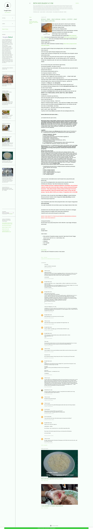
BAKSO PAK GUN (5, 229)
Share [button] (30, 17)
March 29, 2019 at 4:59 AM (48, 442)
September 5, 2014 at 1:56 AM (48, 351)
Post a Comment (44, 445)
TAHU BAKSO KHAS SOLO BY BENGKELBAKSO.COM (7, 223)
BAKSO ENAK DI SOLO (6, 227)
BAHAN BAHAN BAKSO (6, 225)
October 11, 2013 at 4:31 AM (48, 303)
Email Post (45, 257)
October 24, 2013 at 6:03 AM (48, 311)
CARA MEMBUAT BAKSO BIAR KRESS (52, 506)
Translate (10, 213)
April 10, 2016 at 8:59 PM (48, 374)
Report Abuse (5, 29)
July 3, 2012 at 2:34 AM (48, 267)
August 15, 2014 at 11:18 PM (48, 345)
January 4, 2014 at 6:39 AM (48, 330)
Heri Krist (46, 409)
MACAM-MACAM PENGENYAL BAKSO (52, 478)
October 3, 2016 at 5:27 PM (48, 406)
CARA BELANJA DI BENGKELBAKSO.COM (6, 231)
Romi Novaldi (46, 416)
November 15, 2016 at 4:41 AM (49, 413)
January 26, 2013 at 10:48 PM (49, 278)
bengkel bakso (47, 281)
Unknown (46, 270)
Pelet (45, 341)
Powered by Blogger (55, 525)
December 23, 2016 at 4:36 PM (49, 419)
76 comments (46, 507)
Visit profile (8, 12)
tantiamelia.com (47, 389)
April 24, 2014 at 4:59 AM (48, 338)
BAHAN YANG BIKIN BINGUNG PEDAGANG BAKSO (33, 22)
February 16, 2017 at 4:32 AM (48, 435)
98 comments (46, 480)
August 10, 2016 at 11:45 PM (48, 400)
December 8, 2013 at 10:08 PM (49, 324)
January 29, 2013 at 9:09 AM (48, 288)
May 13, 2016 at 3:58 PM (48, 386)
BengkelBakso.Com (43, 3)
